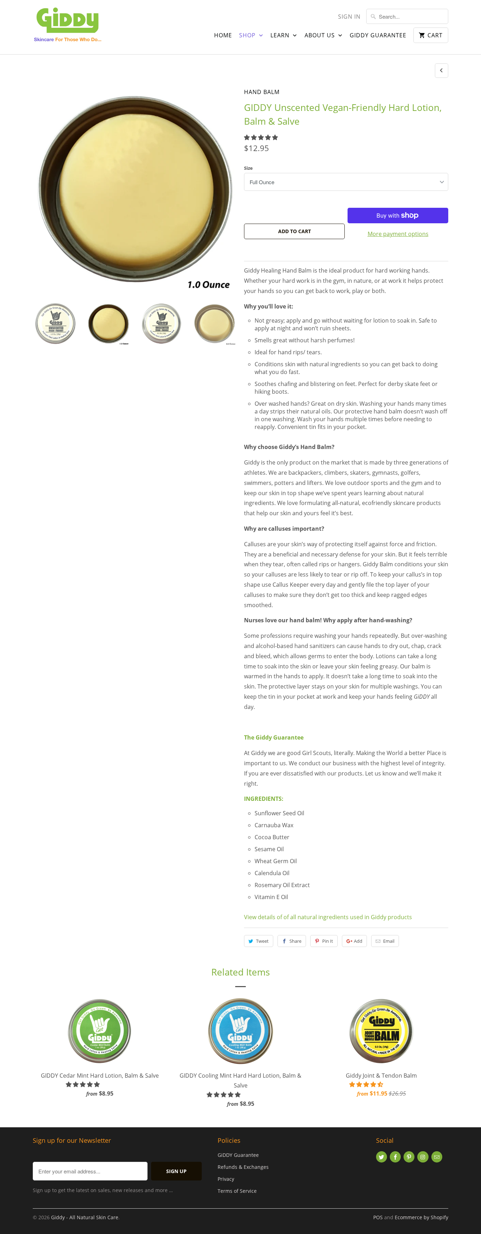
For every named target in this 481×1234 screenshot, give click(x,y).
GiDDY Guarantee (238, 1155)
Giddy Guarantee (378, 35)
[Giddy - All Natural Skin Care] (68, 27)
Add (358, 941)
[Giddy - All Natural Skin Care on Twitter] (381, 1157)
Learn (280, 35)
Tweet (262, 941)
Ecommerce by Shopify (421, 1217)
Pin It (327, 941)
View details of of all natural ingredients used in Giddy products (328, 917)
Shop (248, 35)
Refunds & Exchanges (243, 1167)
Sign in (349, 16)
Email (388, 941)
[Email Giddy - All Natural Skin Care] (436, 1157)
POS (378, 1217)
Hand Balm (262, 92)
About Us (321, 35)
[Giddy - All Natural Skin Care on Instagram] (422, 1157)
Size (248, 168)
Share (295, 941)
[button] (261, 137)
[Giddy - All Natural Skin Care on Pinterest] (409, 1157)
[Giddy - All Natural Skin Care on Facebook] (395, 1157)
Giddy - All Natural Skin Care (84, 1217)
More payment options (398, 234)
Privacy (226, 1179)
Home (223, 35)
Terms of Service (237, 1191)
